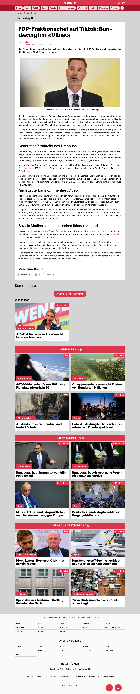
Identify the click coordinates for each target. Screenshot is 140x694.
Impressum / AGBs (79, 676)
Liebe (62, 646)
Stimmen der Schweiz (113, 627)
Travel (62, 650)
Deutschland (30, 44)
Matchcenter (87, 623)
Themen (41, 631)
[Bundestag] (70, 18)
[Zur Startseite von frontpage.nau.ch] (70, 3)
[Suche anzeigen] (119, 2)
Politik (40, 623)
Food (18, 650)
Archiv (62, 631)
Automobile (86, 650)
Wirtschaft (20, 627)
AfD (107, 231)
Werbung (29, 676)
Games (85, 627)
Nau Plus (63, 627)
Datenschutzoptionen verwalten (101, 676)
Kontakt (53, 676)
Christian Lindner (26, 168)
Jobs (45, 676)
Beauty (18, 654)
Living (40, 646)
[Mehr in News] (70, 349)
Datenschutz (64, 676)
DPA (27, 42)
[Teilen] (109, 687)
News (26, 13)
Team (39, 676)
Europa (34, 13)
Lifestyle (19, 631)
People (107, 623)
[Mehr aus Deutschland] (70, 526)
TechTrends (109, 650)
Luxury (85, 646)
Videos (40, 627)
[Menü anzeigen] (123, 2)
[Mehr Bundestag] (70, 438)
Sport (62, 623)
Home (19, 13)
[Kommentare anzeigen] (118, 687)
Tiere (40, 650)
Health (18, 646)
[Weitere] (122, 8)
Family (107, 646)
